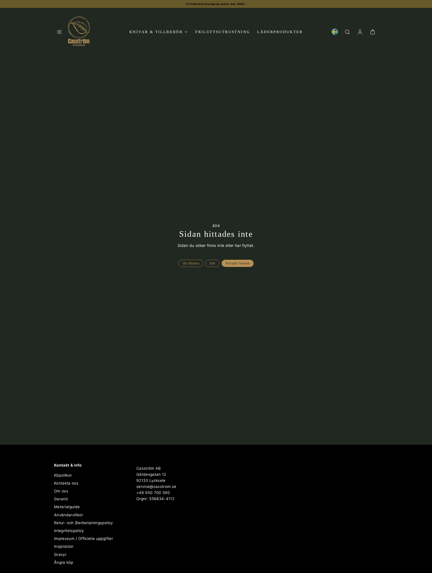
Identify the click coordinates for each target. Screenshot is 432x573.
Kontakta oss (66, 483)
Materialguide (67, 507)
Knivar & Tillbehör (156, 32)
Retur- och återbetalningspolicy (83, 523)
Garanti (61, 499)
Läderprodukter (280, 32)
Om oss (61, 491)
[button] (59, 32)
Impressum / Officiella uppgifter (83, 538)
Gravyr (60, 554)
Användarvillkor (68, 515)
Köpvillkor (63, 475)
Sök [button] (212, 263)
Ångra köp (63, 562)
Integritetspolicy (69, 530)
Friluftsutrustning (222, 32)
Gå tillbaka (190, 263)
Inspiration (64, 546)
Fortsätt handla (238, 263)
